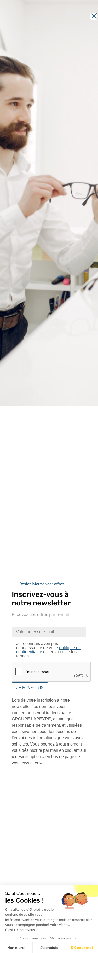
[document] (49, 476)
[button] (94, 16)
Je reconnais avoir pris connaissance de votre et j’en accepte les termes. (48, 650)
